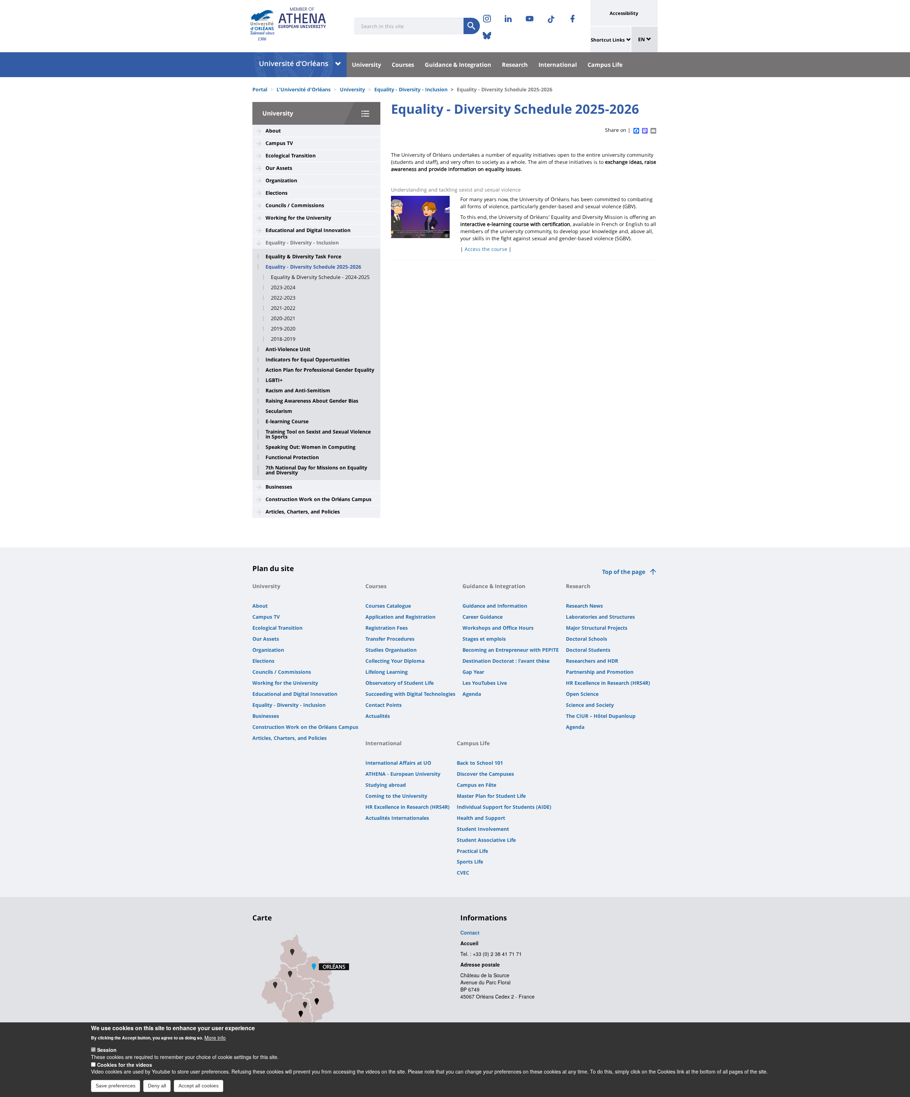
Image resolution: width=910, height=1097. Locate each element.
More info (215, 1037)
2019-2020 (283, 328)
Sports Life (470, 861)
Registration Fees (386, 627)
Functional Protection (292, 457)
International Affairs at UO (398, 762)
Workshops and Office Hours (498, 627)
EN (642, 39)
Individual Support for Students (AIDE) (504, 806)
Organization (281, 180)
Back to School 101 (480, 762)
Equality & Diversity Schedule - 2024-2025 (320, 277)
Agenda (471, 693)
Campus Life (605, 65)
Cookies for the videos (124, 1064)
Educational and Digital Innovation (308, 230)
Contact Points (383, 704)
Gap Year (473, 671)
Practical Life (472, 851)
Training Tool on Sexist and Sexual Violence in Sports (318, 434)
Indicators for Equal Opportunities (308, 359)
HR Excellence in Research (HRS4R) (608, 682)
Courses (403, 65)
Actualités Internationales (397, 817)
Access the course (486, 249)
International (558, 65)
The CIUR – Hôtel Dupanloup (601, 715)
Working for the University (298, 217)
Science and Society (590, 704)
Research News (584, 605)
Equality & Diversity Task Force (303, 256)
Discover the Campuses (485, 773)
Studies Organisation (391, 649)
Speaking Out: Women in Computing (310, 447)
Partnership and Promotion (599, 671)
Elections (277, 192)
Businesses (279, 486)
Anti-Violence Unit (288, 349)
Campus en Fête (476, 784)
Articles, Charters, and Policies (303, 511)
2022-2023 (283, 297)
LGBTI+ (274, 380)
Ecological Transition (291, 155)
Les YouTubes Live (484, 682)
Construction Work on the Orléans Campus (318, 499)
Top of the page (623, 572)
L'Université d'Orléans (304, 89)
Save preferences (115, 1085)
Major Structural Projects (596, 627)
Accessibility (624, 13)
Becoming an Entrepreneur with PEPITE (510, 649)
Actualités (377, 715)
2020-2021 (283, 318)
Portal (259, 89)
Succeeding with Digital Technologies (410, 693)
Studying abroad (385, 784)
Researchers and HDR (592, 660)
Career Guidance (482, 616)
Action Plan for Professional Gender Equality (320, 369)
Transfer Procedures (389, 638)
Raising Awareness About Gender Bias (312, 400)
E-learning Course (287, 421)
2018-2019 (283, 339)
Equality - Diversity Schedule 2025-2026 (313, 266)
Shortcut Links (608, 40)
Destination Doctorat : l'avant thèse (506, 660)
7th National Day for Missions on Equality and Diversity (316, 470)
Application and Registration (400, 616)
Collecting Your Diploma (394, 660)
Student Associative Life (486, 840)
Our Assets (279, 168)
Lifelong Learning (386, 671)
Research (515, 65)
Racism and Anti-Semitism (298, 390)
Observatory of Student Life (399, 682)
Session (107, 1049)
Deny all (157, 1085)
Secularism (279, 411)
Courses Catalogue (388, 605)
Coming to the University (396, 795)
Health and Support (481, 817)
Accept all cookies (198, 1085)
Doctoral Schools (586, 638)
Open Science (582, 693)
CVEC (463, 872)
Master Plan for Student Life (491, 795)
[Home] (262, 20)
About (273, 130)
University (366, 65)
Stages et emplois (484, 638)
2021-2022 (283, 308)
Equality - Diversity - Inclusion (411, 89)
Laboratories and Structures (600, 616)
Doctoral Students (588, 649)
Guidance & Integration (458, 65)
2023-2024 (283, 287)
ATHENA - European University (402, 773)
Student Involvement (483, 829)
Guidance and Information (494, 605)
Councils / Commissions (295, 205)
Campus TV (279, 143)
